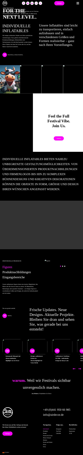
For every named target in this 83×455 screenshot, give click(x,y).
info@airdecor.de (53, 414)
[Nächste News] (79, 368)
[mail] (36, 3)
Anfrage (59, 3)
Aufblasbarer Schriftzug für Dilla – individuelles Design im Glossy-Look (62, 358)
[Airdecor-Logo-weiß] (4, 1)
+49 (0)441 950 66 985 (56, 409)
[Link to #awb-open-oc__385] (78, 3)
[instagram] (23, 3)
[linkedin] (32, 3)
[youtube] (28, 3)
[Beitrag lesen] (7, 350)
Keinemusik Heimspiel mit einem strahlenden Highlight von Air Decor (13, 358)
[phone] (40, 3)
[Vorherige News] (74, 368)
